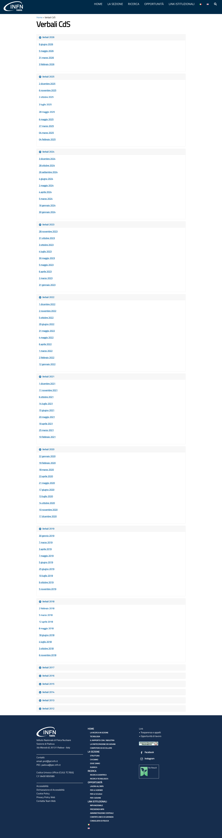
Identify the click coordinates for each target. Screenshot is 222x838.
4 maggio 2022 (46, 337)
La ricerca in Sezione (99, 732)
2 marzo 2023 (46, 278)
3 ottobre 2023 (46, 245)
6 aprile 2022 (45, 344)
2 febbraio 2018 (46, 608)
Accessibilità (42, 786)
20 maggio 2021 (47, 417)
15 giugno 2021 (46, 410)
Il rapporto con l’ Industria (102, 740)
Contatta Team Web (45, 801)
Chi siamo (94, 759)
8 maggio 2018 (46, 628)
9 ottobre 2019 (46, 582)
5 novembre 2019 (47, 589)
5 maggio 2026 (46, 51)
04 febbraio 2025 (47, 139)
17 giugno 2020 (46, 489)
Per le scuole (96, 794)
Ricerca (133, 4)
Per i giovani (95, 797)
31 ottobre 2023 (47, 238)
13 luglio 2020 (46, 496)
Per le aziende (96, 790)
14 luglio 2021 (46, 403)
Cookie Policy (43, 793)
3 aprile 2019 (45, 549)
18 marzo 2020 (46, 469)
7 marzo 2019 (46, 542)
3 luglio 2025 (45, 104)
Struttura (94, 755)
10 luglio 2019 (46, 575)
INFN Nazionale (96, 805)
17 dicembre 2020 (48, 516)
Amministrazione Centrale (102, 813)
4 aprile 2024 (45, 192)
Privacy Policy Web (45, 797)
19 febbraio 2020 (47, 463)
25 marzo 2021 (46, 430)
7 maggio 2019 (46, 555)
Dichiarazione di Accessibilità (50, 790)
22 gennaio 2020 (47, 456)
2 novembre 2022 (47, 311)
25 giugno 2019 (46, 569)
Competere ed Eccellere (101, 748)
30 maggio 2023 (47, 258)
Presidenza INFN (97, 809)
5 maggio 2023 (46, 265)
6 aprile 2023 (45, 271)
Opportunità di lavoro (151, 736)
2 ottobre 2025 (46, 97)
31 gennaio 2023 (47, 285)
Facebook (149, 752)
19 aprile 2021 (46, 423)
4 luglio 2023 (45, 251)
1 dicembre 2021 (47, 383)
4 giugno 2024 (46, 179)
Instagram (149, 758)
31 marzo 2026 (46, 57)
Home (98, 4)
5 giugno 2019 (46, 562)
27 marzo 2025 (46, 126)
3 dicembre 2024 (47, 158)
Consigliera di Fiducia (99, 820)
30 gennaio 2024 (47, 212)
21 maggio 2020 (47, 483)
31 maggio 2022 (47, 331)
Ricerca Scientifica (98, 774)
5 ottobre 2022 (46, 317)
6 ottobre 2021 (46, 397)
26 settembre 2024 (48, 172)
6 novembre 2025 (47, 90)
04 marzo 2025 (46, 132)
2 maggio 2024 (46, 185)
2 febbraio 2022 (46, 357)
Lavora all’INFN (96, 786)
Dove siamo (95, 763)
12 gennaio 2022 (47, 364)
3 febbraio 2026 (46, 64)
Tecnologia (95, 736)
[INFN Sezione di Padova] (13, 10)
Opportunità (154, 4)
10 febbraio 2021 (47, 437)
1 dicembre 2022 (47, 304)
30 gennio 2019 (46, 535)
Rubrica (93, 767)
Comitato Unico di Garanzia (101, 817)
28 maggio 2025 (47, 112)
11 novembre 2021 (48, 390)
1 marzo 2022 (46, 351)
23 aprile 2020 (46, 476)
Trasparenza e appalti (151, 732)
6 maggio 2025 (46, 119)
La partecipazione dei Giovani (102, 744)
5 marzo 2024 (46, 198)
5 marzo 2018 (46, 615)
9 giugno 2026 (46, 44)
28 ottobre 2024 (47, 165)
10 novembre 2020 (48, 509)
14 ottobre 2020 (47, 503)
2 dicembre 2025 (47, 83)
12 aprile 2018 (46, 621)
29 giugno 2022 (46, 324)
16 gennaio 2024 (47, 205)
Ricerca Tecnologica (99, 778)
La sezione (115, 4)
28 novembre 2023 (48, 231)
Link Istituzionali (182, 4)
